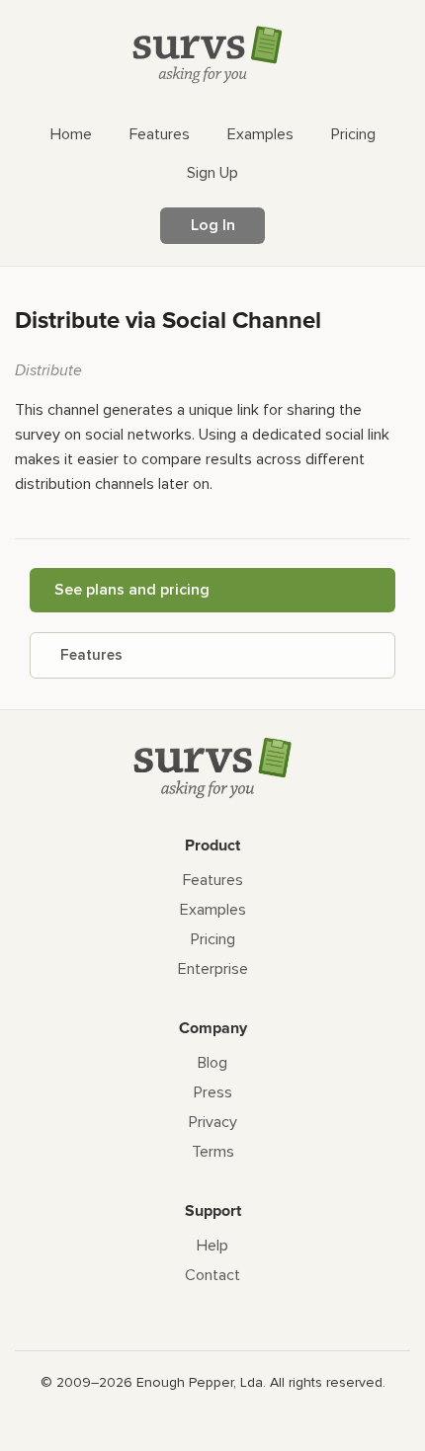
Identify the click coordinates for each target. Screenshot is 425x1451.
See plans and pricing (132, 590)
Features (91, 655)
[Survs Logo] (212, 59)
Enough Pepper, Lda (199, 1382)
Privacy (213, 1122)
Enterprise (213, 969)
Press (213, 1092)
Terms (213, 1152)
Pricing (213, 939)
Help (212, 1245)
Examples (213, 910)
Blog (212, 1063)
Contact (212, 1275)
